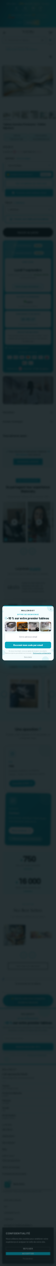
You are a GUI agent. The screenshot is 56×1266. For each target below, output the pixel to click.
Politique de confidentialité (42, 653)
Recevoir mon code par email (28, 645)
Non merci (28, 657)
